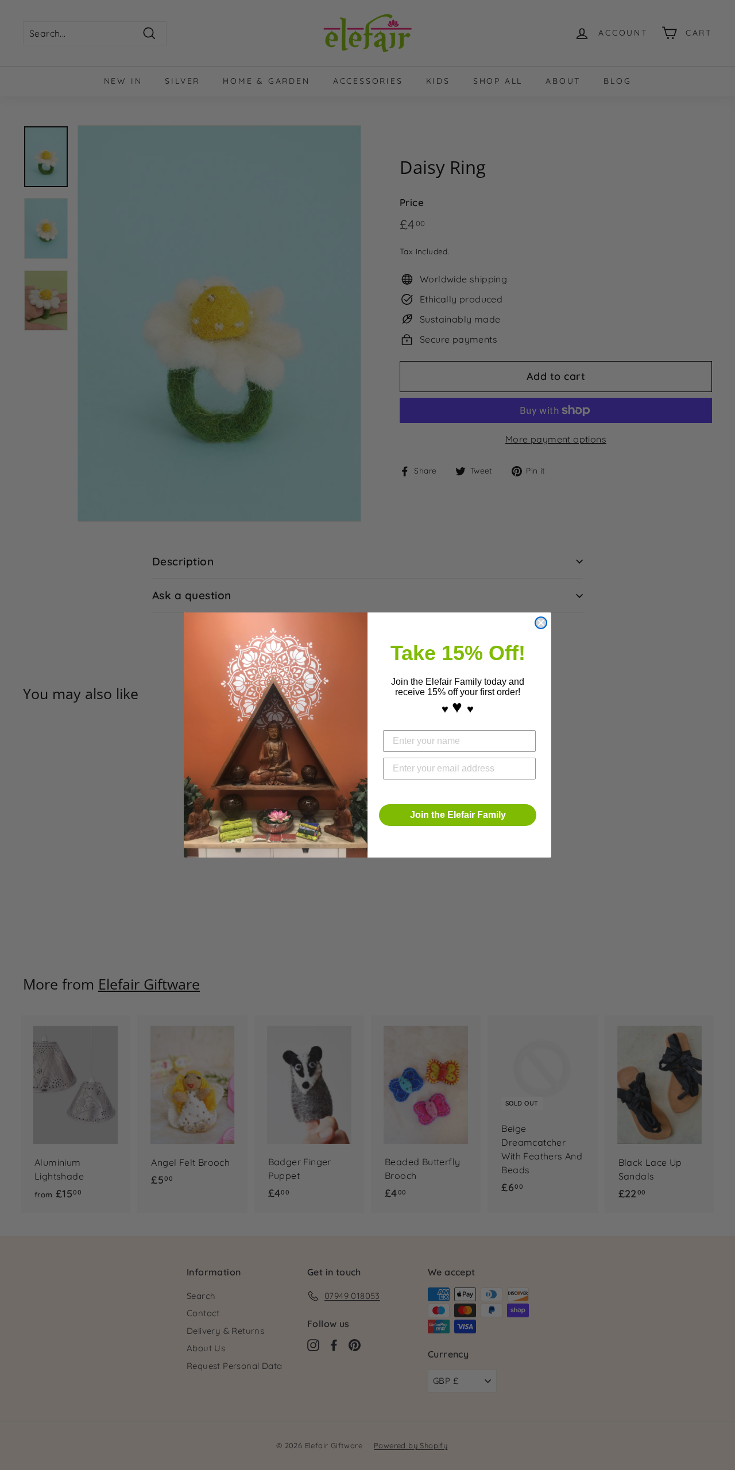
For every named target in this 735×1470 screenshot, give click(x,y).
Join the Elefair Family (458, 815)
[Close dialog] (541, 623)
